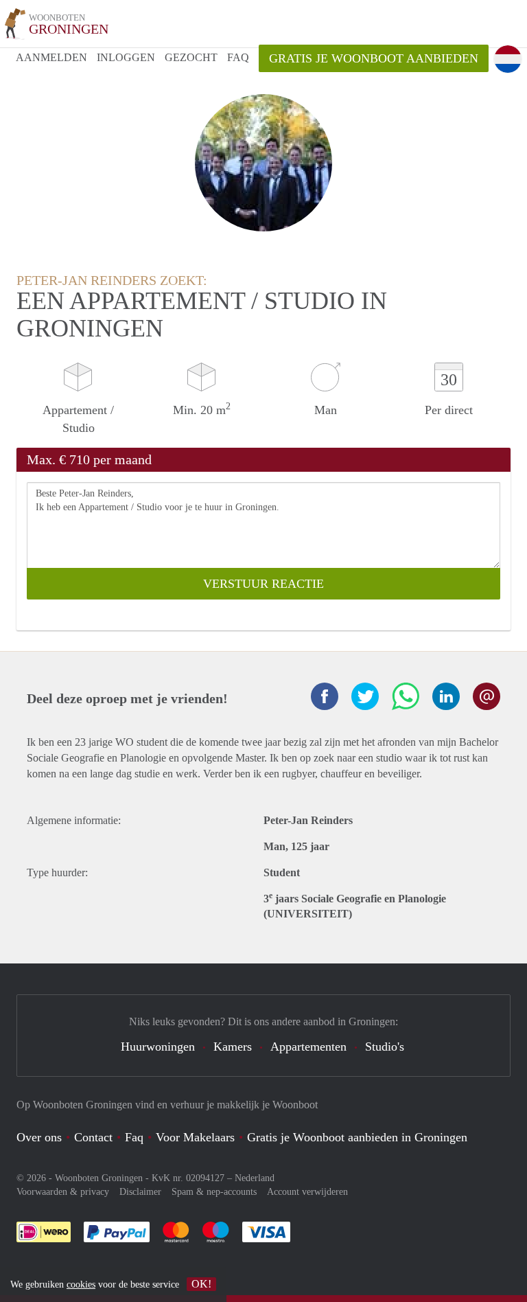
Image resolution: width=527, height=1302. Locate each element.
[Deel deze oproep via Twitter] (365, 696)
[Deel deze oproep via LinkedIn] (446, 696)
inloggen (126, 57)
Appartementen (308, 1046)
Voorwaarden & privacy (62, 1192)
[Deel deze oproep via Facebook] (324, 696)
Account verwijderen (307, 1192)
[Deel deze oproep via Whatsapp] (405, 696)
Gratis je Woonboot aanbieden (373, 58)
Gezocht (191, 57)
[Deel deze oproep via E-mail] (486, 696)
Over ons (39, 1137)
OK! (201, 1284)
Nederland (254, 1178)
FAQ (238, 57)
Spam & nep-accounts (214, 1192)
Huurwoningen (158, 1046)
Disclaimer (140, 1192)
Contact (93, 1137)
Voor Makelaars (195, 1137)
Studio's (384, 1046)
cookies (81, 1284)
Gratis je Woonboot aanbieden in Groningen (357, 1137)
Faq (134, 1137)
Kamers (232, 1046)
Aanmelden (51, 57)
